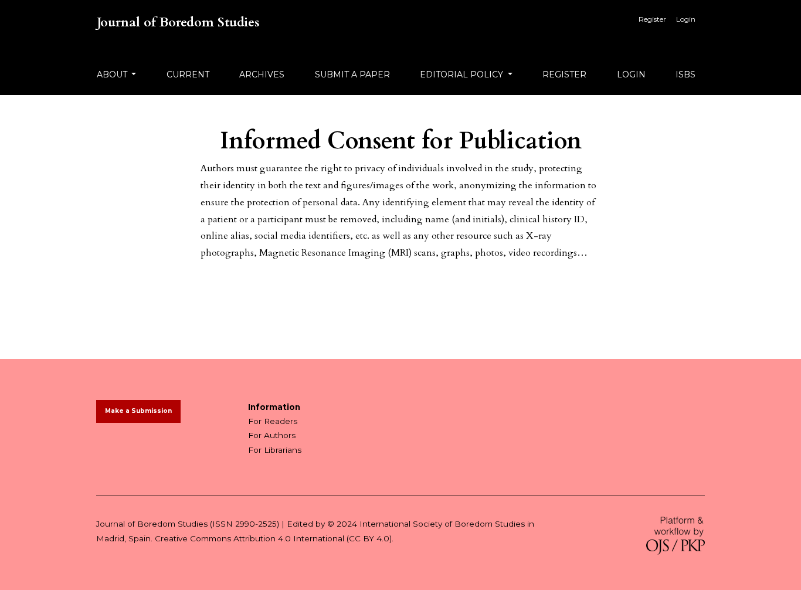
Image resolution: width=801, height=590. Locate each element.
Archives (261, 74)
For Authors (272, 435)
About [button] (113, 74)
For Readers (272, 421)
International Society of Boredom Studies (442, 523)
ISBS (685, 74)
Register (652, 19)
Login (685, 19)
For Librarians (274, 450)
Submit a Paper (352, 74)
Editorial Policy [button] (462, 74)
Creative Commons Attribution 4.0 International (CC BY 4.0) (273, 538)
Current (188, 74)
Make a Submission (138, 411)
